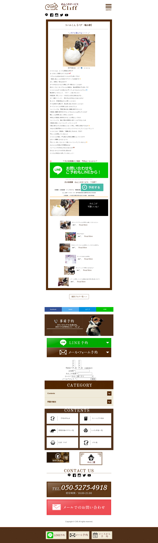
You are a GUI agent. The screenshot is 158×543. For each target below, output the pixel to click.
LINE (105, 309)
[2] (74, 363)
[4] (74, 368)
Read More (83, 225)
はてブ (87, 309)
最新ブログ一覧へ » (79, 297)
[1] (74, 361)
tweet (70, 309)
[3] (74, 366)
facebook (53, 309)
